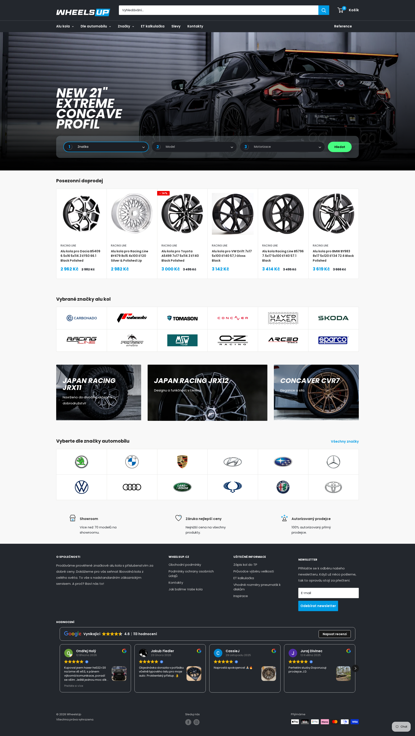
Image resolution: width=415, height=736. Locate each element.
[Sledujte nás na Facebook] (188, 722)
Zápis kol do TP (245, 564)
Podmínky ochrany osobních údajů (191, 573)
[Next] (359, 233)
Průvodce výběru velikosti (253, 571)
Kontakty (195, 26)
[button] (355, 668)
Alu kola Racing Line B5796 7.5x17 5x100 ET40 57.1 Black (283, 255)
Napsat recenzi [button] (335, 634)
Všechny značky (345, 441)
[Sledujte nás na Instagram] (196, 722)
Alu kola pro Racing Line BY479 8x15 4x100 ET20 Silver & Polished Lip (129, 255)
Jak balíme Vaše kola (186, 589)
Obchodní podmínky (185, 564)
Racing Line (68, 245)
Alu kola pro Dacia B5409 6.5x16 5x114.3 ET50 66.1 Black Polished (80, 255)
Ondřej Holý (86, 651)
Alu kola (63, 26)
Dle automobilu (94, 26)
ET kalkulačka (152, 26)
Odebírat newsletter (318, 606)
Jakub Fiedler (162, 651)
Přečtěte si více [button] (73, 686)
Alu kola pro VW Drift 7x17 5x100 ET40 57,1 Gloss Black (232, 255)
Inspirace (240, 596)
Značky (124, 26)
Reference (343, 26)
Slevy (175, 26)
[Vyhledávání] (323, 10)
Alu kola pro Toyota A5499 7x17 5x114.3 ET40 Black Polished (180, 255)
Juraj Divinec (311, 651)
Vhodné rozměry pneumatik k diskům (257, 586)
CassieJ (232, 651)
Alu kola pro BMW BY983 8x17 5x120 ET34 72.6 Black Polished (333, 255)
